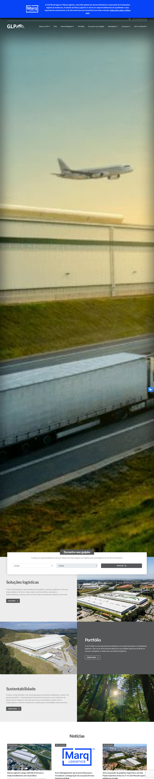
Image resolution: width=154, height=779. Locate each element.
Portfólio (81, 26)
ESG (55, 26)
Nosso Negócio (67, 26)
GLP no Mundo (140, 26)
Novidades (112, 26)
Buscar (120, 566)
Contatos (125, 26)
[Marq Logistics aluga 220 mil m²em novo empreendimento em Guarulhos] (29, 757)
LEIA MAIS (12, 601)
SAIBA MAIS (91, 657)
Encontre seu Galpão (96, 26)
